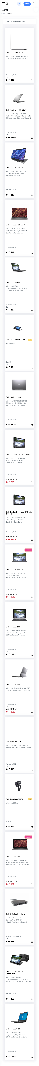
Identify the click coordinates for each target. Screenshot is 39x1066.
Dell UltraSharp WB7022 (15, 799)
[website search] (19, 4)
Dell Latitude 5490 (13, 1029)
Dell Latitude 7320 (13, 684)
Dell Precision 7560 (13, 397)
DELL (7, 364)
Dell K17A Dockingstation (16, 914)
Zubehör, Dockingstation (14, 936)
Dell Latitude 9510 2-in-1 (15, 53)
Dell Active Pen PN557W (15, 340)
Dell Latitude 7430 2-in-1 (15, 225)
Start (3, 13)
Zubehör (9, 362)
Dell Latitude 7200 (13, 627)
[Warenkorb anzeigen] (34, 3)
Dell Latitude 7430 (13, 857)
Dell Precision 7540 (13, 742)
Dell (7, 77)
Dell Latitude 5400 (13, 282)
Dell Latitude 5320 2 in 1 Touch (18, 455)
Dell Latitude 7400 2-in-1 (15, 569)
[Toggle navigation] (36, 10)
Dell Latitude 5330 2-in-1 (15, 167)
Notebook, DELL (11, 75)
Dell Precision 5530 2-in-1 (16, 110)
